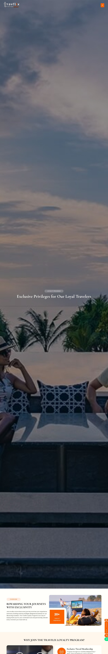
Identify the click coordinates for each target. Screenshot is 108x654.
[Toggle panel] (106, 620)
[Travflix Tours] (12, 5)
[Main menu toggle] (102, 5)
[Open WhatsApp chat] (106, 639)
